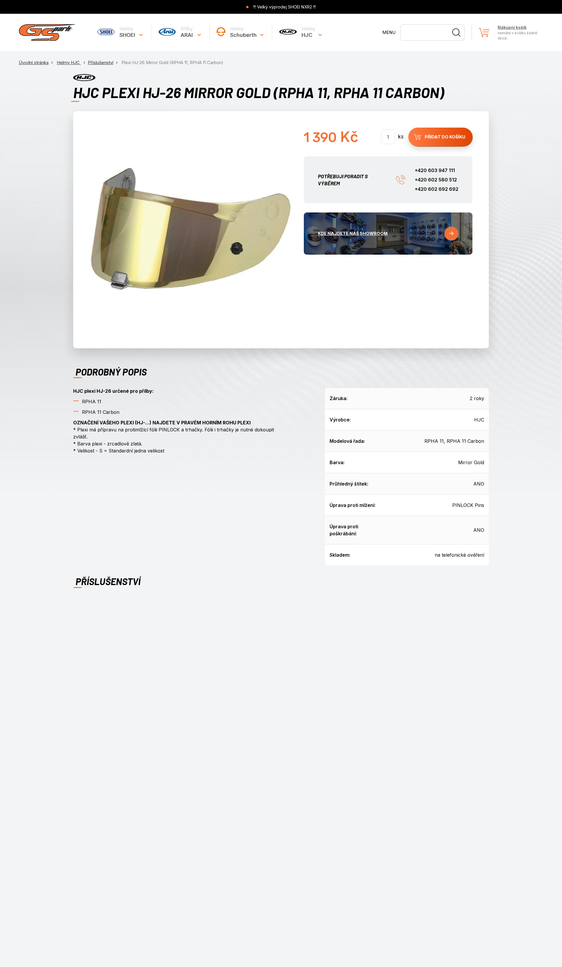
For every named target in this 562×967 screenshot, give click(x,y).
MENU (388, 32)
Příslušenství (100, 62)
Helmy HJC (308, 31)
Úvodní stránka (34, 62)
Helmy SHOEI (127, 31)
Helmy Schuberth (243, 31)
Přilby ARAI (187, 31)
